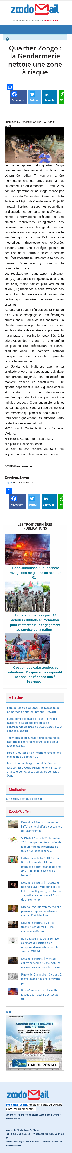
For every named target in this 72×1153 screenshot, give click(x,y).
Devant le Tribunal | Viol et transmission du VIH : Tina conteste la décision (37, 927)
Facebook (17, 100)
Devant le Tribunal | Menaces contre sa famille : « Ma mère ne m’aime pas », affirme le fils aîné (41, 963)
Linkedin (49, 100)
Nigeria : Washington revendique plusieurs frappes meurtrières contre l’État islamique (41, 911)
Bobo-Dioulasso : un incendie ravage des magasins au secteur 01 (35, 572)
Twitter (34, 100)
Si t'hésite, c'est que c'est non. (24, 799)
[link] (16, 1104)
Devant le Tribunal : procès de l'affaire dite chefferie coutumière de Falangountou (41, 826)
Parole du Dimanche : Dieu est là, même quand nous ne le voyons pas (41, 979)
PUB (9, 1012)
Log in (8, 482)
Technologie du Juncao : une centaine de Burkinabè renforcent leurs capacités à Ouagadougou (33, 741)
